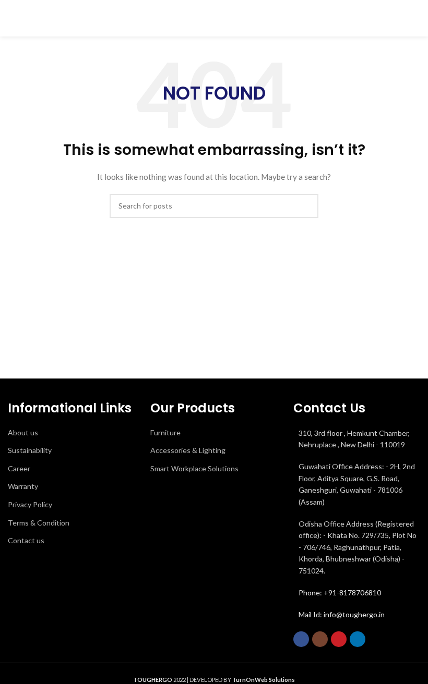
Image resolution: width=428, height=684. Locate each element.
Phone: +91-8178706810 (340, 592)
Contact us (26, 540)
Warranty (23, 486)
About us (23, 432)
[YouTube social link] (339, 639)
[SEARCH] (306, 206)
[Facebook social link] (301, 639)
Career (19, 468)
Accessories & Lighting (187, 450)
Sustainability (30, 450)
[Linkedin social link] (357, 639)
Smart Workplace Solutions (194, 468)
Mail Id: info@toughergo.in (342, 614)
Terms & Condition (38, 522)
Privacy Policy (30, 504)
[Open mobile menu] (416, 18)
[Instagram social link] (320, 639)
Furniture (165, 432)
